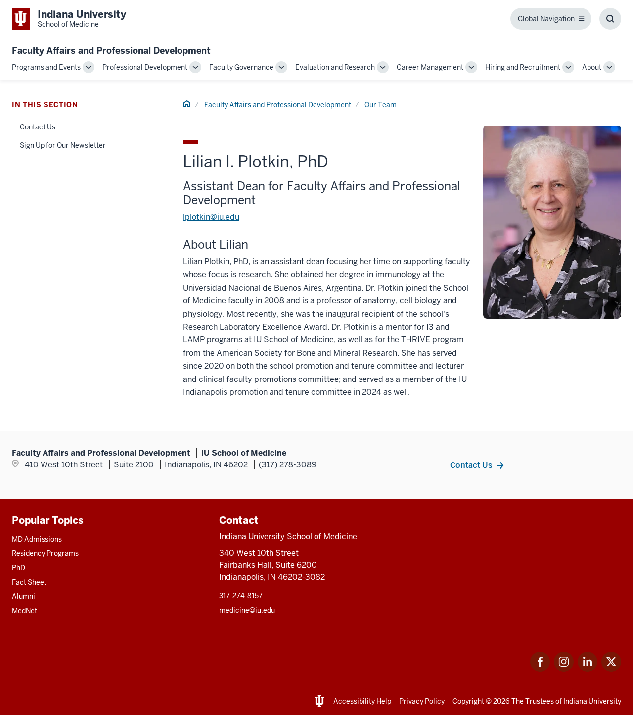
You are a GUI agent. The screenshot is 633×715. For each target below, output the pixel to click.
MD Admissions (37, 539)
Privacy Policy (422, 701)
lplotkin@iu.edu (211, 217)
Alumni (23, 596)
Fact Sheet (29, 582)
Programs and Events (46, 67)
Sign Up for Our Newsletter (63, 145)
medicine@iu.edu (247, 610)
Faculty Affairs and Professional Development (111, 50)
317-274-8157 (241, 595)
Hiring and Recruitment (522, 67)
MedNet (24, 610)
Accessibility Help (362, 701)
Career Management (430, 67)
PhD (18, 567)
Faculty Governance (241, 67)
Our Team (380, 104)
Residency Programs (45, 553)
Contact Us (37, 127)
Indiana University (592, 701)
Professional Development (144, 67)
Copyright (468, 701)
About (591, 67)
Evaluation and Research (335, 67)
